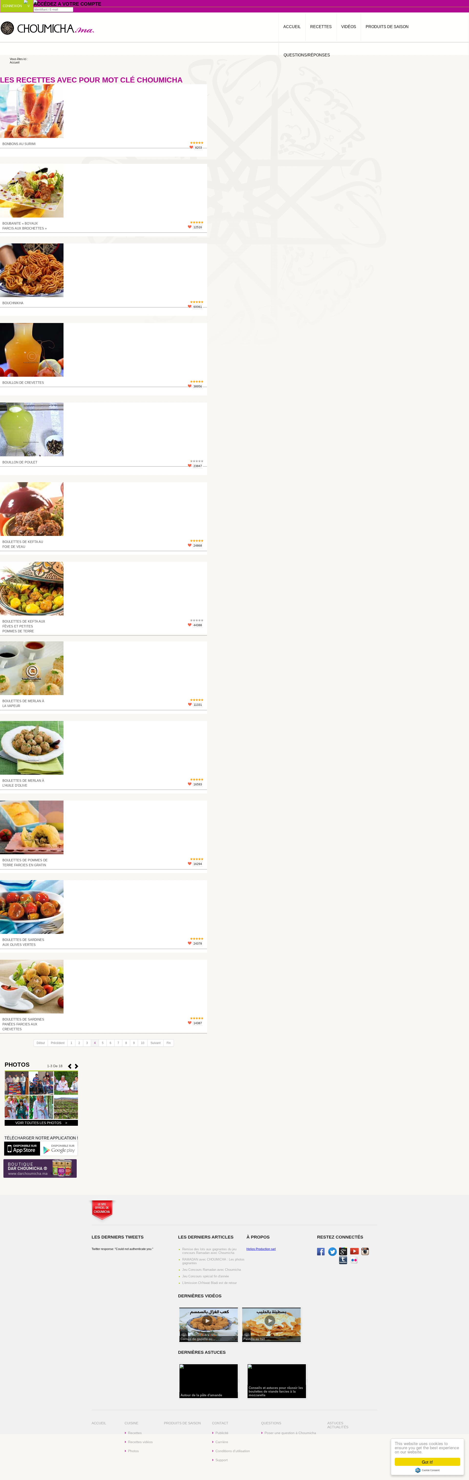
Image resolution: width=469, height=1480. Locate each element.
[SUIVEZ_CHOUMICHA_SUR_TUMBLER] (343, 1263)
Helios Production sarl (261, 1249)
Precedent (76, 1066)
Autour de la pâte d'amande (201, 1395)
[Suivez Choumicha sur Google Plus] (343, 1254)
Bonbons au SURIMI (19, 144)
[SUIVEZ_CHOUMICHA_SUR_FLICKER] (354, 1263)
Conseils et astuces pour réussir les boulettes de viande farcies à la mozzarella (276, 1391)
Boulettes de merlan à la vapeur (23, 703)
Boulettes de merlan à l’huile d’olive (23, 783)
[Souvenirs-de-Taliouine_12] (66, 1118)
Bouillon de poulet (19, 462)
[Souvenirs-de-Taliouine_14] (17, 1118)
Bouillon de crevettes (23, 383)
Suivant (155, 1043)
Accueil (292, 27)
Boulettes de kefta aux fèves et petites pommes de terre (23, 626)
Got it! (427, 1462)
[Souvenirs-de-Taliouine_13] (41, 1118)
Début (41, 1043)
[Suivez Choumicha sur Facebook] (321, 1254)
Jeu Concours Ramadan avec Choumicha (211, 1270)
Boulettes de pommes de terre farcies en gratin (25, 862)
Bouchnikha (12, 303)
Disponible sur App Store (21, 1148)
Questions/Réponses (307, 55)
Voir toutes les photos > (41, 1123)
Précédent (57, 1043)
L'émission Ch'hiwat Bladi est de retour (209, 1283)
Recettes (321, 27)
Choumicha (47, 28)
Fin (169, 1043)
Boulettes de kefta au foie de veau (22, 544)
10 (142, 1043)
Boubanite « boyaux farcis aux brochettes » (24, 226)
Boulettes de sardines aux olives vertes (23, 942)
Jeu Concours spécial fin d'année (205, 1276)
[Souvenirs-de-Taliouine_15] (66, 1093)
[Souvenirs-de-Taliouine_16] (41, 1093)
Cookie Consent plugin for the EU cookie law (427, 1470)
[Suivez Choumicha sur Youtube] (354, 1253)
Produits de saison (387, 27)
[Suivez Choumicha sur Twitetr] (332, 1255)
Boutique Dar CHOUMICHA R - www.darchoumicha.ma (40, 1168)
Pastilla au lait (254, 1339)
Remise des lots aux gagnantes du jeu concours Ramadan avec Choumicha (209, 1251)
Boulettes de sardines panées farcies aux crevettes (23, 1024)
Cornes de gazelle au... (198, 1339)
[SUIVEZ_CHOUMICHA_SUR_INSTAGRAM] (365, 1254)
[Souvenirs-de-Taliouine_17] (17, 1093)
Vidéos (348, 27)
